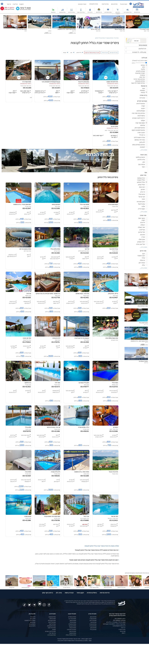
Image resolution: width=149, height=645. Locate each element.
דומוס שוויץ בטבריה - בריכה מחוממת (22, 204)
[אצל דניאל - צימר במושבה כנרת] (76, 514)
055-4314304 (27, 476)
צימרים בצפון (114, 4)
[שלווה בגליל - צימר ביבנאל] (18, 425)
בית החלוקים (28, 383)
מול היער (87, 249)
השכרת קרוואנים (82, 4)
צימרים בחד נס (72, 619)
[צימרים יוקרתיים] (108, 10)
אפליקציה (15, 4)
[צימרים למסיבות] (80, 586)
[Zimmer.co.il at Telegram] (34, 604)
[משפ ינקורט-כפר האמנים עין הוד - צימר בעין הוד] (47, 514)
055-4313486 (55, 431)
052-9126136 (113, 253)
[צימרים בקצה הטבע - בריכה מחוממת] (64, 16)
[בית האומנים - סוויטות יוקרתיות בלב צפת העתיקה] (47, 291)
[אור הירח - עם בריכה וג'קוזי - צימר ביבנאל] (47, 425)
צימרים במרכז (93, 619)
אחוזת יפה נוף (114, 126)
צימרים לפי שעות (81, 12)
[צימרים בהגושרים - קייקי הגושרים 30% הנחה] (105, 336)
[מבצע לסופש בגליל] (136, 321)
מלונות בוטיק (32, 624)
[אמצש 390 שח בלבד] (15, 16)
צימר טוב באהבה (27, 338)
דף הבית (123, 628)
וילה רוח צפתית (56, 338)
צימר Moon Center (120, 29)
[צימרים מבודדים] (39, 586)
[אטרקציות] (53, 10)
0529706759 (27, 431)
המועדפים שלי (123, 4)
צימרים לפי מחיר (108, 587)
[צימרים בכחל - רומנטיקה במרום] (47, 202)
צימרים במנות (72, 633)
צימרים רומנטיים (135, 587)
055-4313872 (56, 88)
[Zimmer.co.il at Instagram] (44, 604)
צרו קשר (9, 4)
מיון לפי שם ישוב (113, 52)
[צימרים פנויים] (137, 10)
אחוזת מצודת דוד (26, 82)
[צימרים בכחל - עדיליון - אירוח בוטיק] (105, 291)
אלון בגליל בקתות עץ (84, 383)
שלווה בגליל (28, 427)
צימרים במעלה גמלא (71, 635)
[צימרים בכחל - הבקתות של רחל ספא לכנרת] (76, 336)
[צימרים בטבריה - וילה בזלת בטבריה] (47, 470)
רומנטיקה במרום (56, 204)
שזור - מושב (107, 130)
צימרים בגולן (93, 628)
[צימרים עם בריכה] (127, 10)
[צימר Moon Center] (113, 16)
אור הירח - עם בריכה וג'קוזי (53, 427)
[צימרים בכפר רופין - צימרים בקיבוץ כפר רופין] (18, 247)
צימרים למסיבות (80, 587)
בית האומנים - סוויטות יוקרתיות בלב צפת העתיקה (48, 293)
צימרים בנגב (93, 622)
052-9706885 (84, 520)
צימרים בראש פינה (71, 629)
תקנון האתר (80, 593)
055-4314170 (55, 386)
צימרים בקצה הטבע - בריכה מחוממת (67, 29)
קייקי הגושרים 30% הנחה (111, 338)
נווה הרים (29, 293)
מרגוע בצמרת (27, 516)
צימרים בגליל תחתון (100, 38)
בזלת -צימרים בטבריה (83, 427)
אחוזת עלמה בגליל (55, 249)
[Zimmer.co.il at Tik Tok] (24, 604)
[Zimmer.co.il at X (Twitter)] (29, 604)
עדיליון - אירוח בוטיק (113, 293)
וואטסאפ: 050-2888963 (119, 620)
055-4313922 (27, 386)
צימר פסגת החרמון (95, 29)
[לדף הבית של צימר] (138, 7)
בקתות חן (115, 427)
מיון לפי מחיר (105, 52)
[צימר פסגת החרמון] (88, 16)
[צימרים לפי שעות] (81, 10)
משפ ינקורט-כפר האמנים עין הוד (52, 516)
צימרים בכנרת (93, 626)
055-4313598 (84, 342)
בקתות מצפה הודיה (113, 204)
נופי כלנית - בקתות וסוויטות (82, 293)
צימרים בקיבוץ (62, 12)
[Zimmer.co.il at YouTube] (39, 602)
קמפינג (54, 629)
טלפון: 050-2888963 (120, 618)
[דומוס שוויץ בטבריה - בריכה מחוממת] (18, 202)
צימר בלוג (59, 593)
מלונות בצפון (32, 626)
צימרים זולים (53, 619)
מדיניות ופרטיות (105, 593)
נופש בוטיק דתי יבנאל (83, 82)
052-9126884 (114, 132)
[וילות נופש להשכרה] (117, 10)
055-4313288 (84, 476)
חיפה (147, 289)
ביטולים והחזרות (92, 593)
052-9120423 (113, 520)
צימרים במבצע (52, 617)
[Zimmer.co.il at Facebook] (49, 604)
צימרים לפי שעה (121, 587)
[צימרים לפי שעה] (121, 586)
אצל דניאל (86, 516)
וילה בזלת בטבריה (55, 472)
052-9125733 (113, 386)
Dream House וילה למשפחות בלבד (51, 82)
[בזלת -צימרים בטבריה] (76, 425)
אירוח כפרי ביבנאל (113, 472)
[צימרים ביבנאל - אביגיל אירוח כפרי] (105, 247)
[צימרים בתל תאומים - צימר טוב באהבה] (18, 336)
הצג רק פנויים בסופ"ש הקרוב (92, 52)
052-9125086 (113, 431)
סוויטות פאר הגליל (84, 204)
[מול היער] (76, 247)
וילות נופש (32, 617)
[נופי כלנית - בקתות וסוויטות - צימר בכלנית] (76, 291)
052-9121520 (84, 253)
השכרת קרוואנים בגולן (143, 306)
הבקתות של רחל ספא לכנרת (81, 338)
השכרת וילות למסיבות (29, 620)
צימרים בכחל (73, 622)
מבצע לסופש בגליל (143, 323)
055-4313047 (27, 208)
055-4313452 (84, 297)
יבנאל (108, 86)
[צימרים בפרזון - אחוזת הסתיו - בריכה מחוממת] (76, 470)
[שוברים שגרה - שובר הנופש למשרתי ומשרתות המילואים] (99, 10)
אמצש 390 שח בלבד (21, 29)
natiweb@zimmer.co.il (119, 626)
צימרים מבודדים (39, 587)
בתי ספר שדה (52, 633)
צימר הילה (57, 383)
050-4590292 (84, 431)
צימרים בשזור (72, 620)
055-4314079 (114, 88)
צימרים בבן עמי (72, 626)
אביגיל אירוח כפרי (113, 249)
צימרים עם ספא (25, 587)
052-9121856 (55, 208)
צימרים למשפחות (93, 4)
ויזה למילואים (99, 12)
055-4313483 (55, 253)
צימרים (117, 38)
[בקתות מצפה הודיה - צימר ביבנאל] (105, 202)
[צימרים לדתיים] (71, 10)
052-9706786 (55, 520)
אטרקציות (53, 12)
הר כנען (146, 342)
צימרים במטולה (72, 624)
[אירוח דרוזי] (90, 10)
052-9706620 (85, 88)
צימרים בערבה (92, 624)
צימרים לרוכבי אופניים (50, 631)
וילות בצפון (32, 619)
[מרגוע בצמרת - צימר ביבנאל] (18, 514)
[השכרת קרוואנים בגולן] (136, 304)
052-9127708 (55, 297)
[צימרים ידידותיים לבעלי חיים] (66, 586)
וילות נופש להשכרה (118, 13)
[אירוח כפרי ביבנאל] (105, 470)
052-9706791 (55, 342)
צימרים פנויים (137, 12)
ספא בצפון (32, 622)
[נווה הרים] (18, 291)
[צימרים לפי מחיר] (107, 586)
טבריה (50, 86)
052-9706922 (27, 342)
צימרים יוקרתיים (108, 12)
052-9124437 (113, 297)
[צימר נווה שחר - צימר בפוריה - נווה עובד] (105, 514)
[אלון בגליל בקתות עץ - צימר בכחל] (76, 380)
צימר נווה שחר (114, 516)
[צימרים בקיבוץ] (62, 10)
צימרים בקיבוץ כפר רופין (25, 249)
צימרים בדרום (93, 620)
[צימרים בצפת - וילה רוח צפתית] (47, 336)
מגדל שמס (146, 362)
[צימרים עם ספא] (25, 586)
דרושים (123, 633)
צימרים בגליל (93, 629)
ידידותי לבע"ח (66, 587)
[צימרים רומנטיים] (135, 586)
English (21, 4)
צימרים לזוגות (105, 4)
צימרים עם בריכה (127, 12)
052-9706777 (84, 386)
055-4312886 (27, 520)
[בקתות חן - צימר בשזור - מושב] (105, 425)
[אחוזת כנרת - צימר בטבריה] (18, 470)
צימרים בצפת (72, 628)
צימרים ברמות (72, 631)
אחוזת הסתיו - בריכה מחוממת (81, 472)
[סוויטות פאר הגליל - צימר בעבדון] (76, 202)
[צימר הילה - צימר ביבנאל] (47, 380)
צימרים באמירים (72, 617)
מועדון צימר (122, 631)
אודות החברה (122, 629)
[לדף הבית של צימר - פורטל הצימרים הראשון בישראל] (121, 605)
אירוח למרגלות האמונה (112, 82)
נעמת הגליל (115, 383)
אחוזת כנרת (28, 472)
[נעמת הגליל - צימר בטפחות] (105, 380)
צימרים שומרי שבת (94, 587)
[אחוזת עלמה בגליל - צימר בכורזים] (47, 247)
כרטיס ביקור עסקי (47, 593)
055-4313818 (84, 208)
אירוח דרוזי (90, 12)
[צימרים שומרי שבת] (94, 586)
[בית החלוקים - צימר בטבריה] (18, 380)
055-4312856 (27, 88)
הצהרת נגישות (69, 593)
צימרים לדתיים (71, 12)
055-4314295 (27, 297)
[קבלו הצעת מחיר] (22, 10)
